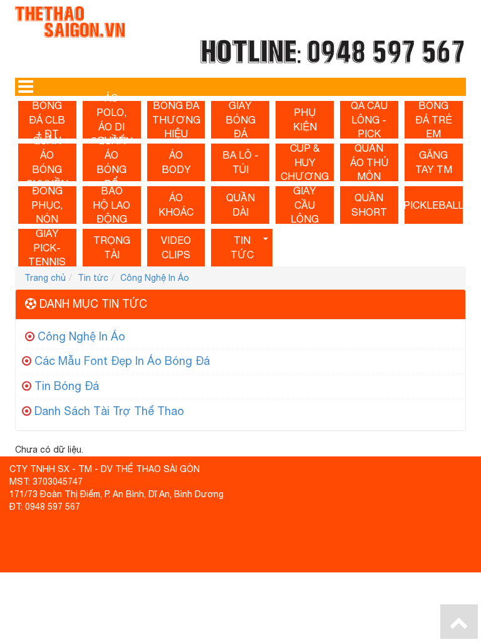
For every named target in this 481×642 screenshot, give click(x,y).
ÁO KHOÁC (176, 205)
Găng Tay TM (433, 162)
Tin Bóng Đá (66, 385)
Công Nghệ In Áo (154, 278)
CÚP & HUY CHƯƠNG (305, 162)
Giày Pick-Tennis (47, 247)
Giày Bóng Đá (240, 120)
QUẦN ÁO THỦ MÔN (369, 162)
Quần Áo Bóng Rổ (111, 162)
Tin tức (242, 247)
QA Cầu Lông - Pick (369, 120)
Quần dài (240, 205)
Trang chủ (45, 278)
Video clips (176, 247)
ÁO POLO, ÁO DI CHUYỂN (111, 120)
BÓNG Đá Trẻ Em (433, 120)
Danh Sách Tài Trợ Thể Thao (109, 411)
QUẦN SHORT (369, 205)
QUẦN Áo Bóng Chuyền (47, 162)
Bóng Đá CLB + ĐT (47, 120)
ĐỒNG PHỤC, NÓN (47, 205)
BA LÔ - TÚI (240, 162)
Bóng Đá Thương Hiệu (176, 120)
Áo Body (176, 162)
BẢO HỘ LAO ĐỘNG (111, 205)
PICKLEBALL (434, 205)
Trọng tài (111, 247)
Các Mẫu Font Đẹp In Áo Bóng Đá (122, 360)
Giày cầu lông (305, 205)
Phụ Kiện (305, 119)
